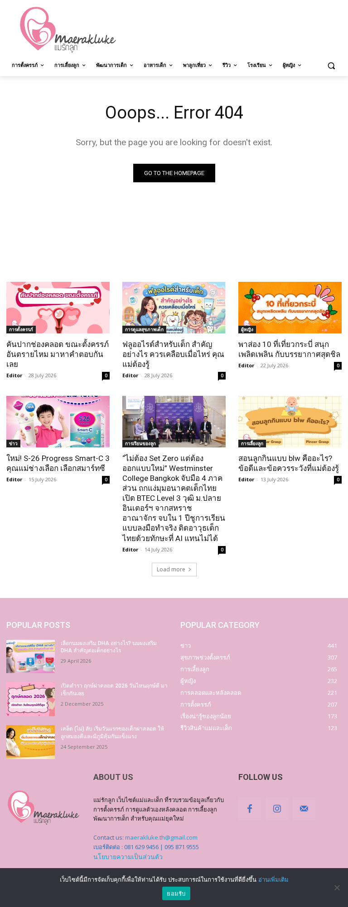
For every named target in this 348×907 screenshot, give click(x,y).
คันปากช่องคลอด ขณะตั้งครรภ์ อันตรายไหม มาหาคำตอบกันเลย (57, 354)
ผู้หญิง (247, 329)
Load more (171, 569)
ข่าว (13, 443)
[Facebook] (249, 809)
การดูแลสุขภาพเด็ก (144, 329)
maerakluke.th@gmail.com (161, 837)
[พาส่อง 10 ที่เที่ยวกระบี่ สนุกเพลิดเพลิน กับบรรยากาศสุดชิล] (290, 307)
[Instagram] (277, 809)
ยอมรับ (176, 893)
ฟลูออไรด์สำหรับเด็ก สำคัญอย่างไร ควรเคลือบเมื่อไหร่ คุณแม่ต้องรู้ (173, 354)
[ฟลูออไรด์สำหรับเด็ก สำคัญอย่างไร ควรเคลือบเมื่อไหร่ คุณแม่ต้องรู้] (174, 307)
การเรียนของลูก (140, 443)
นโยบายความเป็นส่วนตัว (128, 856)
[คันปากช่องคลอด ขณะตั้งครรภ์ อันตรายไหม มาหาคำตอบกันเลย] (58, 307)
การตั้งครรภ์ (21, 329)
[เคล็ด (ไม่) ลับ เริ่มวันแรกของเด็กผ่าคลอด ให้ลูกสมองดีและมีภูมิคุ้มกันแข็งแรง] (30, 742)
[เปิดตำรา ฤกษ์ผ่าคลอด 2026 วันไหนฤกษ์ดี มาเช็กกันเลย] (30, 699)
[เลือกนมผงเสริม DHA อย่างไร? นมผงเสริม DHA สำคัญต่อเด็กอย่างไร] (30, 657)
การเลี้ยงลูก (252, 443)
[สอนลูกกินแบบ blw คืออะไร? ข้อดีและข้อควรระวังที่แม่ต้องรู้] (290, 421)
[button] (331, 65)
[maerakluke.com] (68, 30)
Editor (14, 375)
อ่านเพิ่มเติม (273, 879)
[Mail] (304, 809)
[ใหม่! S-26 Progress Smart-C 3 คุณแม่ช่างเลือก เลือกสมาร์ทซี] (58, 421)
